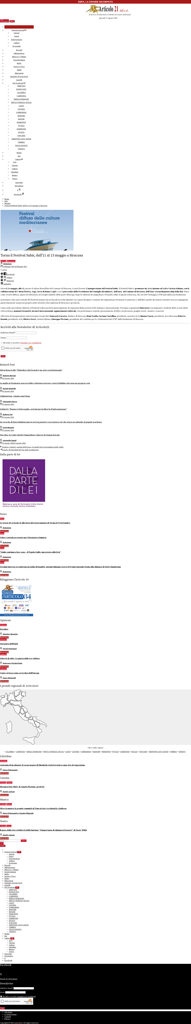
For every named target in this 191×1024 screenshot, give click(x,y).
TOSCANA (21, 136)
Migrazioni (19, 73)
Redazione (7, 264)
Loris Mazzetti (8, 427)
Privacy (7, 1019)
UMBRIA (21, 142)
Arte (14, 162)
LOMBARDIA (21, 112)
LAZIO (21, 106)
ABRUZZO (21, 86)
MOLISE (21, 119)
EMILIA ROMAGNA (21, 99)
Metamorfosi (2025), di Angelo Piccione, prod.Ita (22, 787)
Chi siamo (8, 1012)
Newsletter (19, 186)
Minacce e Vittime (19, 57)
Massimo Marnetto (10, 634)
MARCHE (21, 116)
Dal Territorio (18, 83)
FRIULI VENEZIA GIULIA (21, 102)
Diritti (19, 70)
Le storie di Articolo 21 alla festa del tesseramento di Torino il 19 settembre (35, 523)
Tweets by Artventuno (8, 979)
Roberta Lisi (7, 414)
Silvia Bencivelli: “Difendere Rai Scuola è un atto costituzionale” (31, 370)
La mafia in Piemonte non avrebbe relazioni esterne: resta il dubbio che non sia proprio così (45, 383)
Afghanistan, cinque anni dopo (15, 396)
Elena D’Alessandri (10, 770)
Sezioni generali (18, 30)
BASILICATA (21, 89)
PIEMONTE (21, 122)
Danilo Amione (9, 792)
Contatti (7, 1017)
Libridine (14, 172)
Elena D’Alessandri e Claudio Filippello (18, 813)
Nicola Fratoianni (10, 649)
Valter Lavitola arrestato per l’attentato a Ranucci (23, 538)
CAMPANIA (21, 96)
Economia (17, 46)
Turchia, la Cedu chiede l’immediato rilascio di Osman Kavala (30, 435)
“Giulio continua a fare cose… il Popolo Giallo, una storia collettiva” (30, 552)
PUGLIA (21, 126)
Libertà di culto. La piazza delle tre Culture (20, 658)
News (2, 519)
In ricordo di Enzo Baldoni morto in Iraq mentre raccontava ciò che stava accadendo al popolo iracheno (51, 422)
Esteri (16, 36)
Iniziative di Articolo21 (19, 77)
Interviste (19, 183)
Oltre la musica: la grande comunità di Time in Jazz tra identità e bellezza (33, 808)
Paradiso (4, 629)
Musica (15, 175)
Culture (17, 43)
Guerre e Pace (19, 67)
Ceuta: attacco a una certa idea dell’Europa (19, 673)
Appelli (19, 80)
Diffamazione (19, 53)
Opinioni (3, 625)
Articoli (3, 261)
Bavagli (19, 50)
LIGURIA (21, 109)
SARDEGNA (21, 129)
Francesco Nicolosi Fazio (12, 663)
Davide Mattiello (9, 389)
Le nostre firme (10, 1014)
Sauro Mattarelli (9, 678)
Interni (16, 33)
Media (19, 153)
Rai (19, 156)
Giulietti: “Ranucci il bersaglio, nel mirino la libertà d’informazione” (33, 409)
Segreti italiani (19, 60)
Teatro (14, 179)
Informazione (16, 40)
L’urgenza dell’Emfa (9, 644)
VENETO (21, 149)
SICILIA (21, 132)
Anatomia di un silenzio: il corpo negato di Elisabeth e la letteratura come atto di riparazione (42, 765)
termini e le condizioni (30, 343)
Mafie (19, 63)
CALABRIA (21, 93)
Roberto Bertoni (9, 376)
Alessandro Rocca (10, 402)
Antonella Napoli (9, 440)
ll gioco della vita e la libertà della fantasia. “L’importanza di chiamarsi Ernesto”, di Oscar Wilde (43, 830)
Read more (4, 531)
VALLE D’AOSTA (21, 146)
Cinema (15, 165)
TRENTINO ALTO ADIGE (21, 139)
